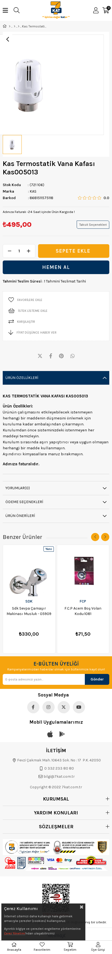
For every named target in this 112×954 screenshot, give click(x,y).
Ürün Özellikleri (21, 377)
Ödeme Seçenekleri (24, 502)
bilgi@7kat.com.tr (59, 776)
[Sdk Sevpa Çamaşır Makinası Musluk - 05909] (29, 571)
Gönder (97, 679)
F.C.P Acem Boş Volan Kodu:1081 (82, 611)
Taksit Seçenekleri (93, 225)
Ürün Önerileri (20, 515)
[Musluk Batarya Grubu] (18, 26)
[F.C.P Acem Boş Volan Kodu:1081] (83, 571)
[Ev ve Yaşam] (14, 26)
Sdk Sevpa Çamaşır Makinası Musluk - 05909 (29, 611)
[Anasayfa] (9, 26)
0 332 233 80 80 (59, 768)
